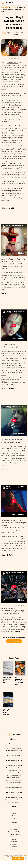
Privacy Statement (14, 844)
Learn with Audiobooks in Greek (14, 790)
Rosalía (3, 375)
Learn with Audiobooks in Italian (14, 758)
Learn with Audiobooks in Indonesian (14, 792)
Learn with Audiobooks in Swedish (14, 780)
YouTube (14, 818)
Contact (14, 849)
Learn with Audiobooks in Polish (14, 782)
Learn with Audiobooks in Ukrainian (14, 795)
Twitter (14, 815)
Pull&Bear (17, 631)
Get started (18, 858)
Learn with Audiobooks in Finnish (14, 802)
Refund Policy (14, 841)
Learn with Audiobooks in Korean (14, 775)
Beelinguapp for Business (14, 834)
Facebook (14, 810)
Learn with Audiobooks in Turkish (14, 772)
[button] (23, 2)
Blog (12, 7)
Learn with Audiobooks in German (14, 760)
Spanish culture (16, 133)
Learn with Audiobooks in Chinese (14, 767)
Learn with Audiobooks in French (14, 755)
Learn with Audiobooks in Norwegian (14, 787)
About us (14, 826)
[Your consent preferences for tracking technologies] (25, 858)
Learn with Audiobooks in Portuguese (14, 753)
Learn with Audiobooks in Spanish (14, 750)
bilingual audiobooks (14, 191)
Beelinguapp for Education (14, 831)
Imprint (14, 839)
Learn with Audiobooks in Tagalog (14, 797)
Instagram (14, 813)
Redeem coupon (14, 829)
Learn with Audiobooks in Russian (14, 765)
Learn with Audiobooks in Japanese (14, 762)
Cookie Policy (14, 846)
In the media (14, 836)
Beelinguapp (4, 7)
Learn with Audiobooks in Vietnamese (14, 799)
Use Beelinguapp (14, 641)
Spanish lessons (12, 63)
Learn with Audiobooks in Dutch (14, 785)
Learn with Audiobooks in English (14, 748)
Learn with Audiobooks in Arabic (14, 777)
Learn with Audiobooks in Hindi (14, 770)
